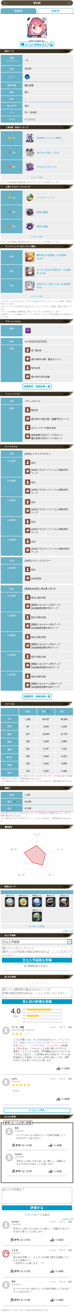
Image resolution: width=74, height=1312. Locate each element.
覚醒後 (55, 10)
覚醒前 (18, 10)
